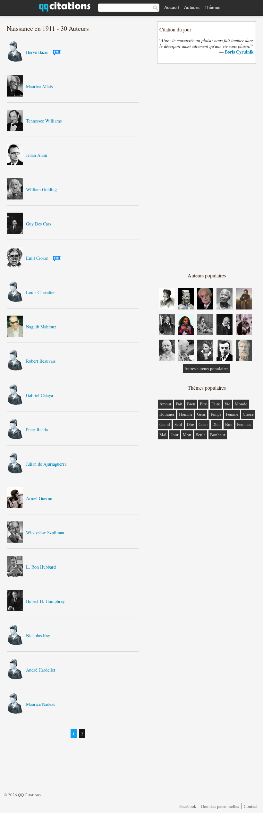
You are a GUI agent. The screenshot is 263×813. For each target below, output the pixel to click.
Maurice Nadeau (40, 704)
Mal (162, 434)
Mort (187, 434)
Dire (190, 424)
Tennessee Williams (44, 121)
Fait (179, 404)
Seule (201, 434)
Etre (203, 404)
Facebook (187, 806)
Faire (215, 404)
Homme (185, 414)
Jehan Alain (36, 155)
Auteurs (191, 7)
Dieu (216, 424)
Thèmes (212, 7)
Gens (201, 414)
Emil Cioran (37, 258)
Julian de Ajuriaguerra (46, 464)
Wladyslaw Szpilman (45, 532)
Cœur (203, 424)
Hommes (166, 414)
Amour (165, 404)
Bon (229, 424)
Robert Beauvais (40, 361)
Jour (174, 434)
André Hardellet (40, 670)
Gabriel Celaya (39, 395)
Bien (191, 404)
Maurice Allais (39, 86)
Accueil (171, 7)
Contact (251, 806)
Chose (248, 414)
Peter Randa (37, 430)
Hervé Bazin (37, 52)
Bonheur (217, 434)
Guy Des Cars (38, 224)
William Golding (41, 189)
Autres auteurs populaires (206, 368)
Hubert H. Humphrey (45, 601)
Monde (241, 404)
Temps (215, 414)
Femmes (244, 424)
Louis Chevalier (40, 292)
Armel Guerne (39, 498)
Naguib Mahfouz (41, 327)
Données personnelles (220, 806)
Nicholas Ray (38, 635)
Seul (178, 424)
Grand (164, 424)
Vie (227, 404)
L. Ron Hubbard (41, 567)
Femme (232, 414)
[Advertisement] (207, 167)
